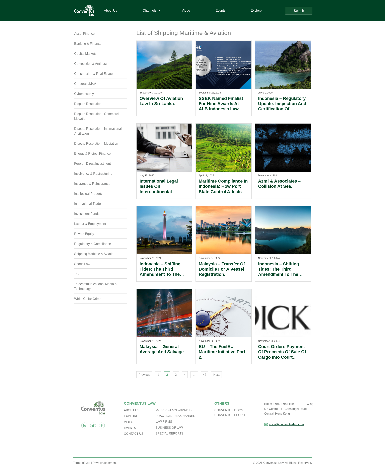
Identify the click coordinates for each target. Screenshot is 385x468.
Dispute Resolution (87, 104)
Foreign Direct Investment (92, 163)
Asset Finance (84, 33)
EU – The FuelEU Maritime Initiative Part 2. (222, 352)
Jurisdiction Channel (174, 409)
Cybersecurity (84, 93)
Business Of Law (169, 427)
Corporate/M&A (85, 83)
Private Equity (84, 234)
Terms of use (81, 462)
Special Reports (169, 433)
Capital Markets (85, 53)
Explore (131, 416)
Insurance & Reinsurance (92, 183)
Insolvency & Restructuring (93, 173)
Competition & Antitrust (90, 63)
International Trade (87, 203)
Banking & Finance (87, 43)
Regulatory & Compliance (92, 244)
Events (130, 427)
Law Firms (164, 421)
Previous (144, 374)
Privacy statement (105, 462)
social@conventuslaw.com (286, 424)
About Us (131, 410)
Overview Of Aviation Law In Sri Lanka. (161, 101)
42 (204, 374)
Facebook (102, 425)
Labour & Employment (90, 223)
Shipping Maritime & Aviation (94, 254)
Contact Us (133, 433)
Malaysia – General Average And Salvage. (162, 349)
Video (128, 422)
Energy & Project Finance (92, 153)
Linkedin (84, 425)
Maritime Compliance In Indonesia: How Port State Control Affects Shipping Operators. (223, 189)
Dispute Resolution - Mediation (96, 143)
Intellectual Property (88, 193)
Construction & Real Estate (93, 73)
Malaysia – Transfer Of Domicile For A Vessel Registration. (222, 269)
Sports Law (82, 264)
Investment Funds (86, 213)
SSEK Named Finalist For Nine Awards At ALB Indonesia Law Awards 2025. (221, 106)
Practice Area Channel (175, 415)
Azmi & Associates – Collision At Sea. (279, 184)
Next (216, 374)
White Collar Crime (87, 298)
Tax (76, 274)
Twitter (93, 425)
